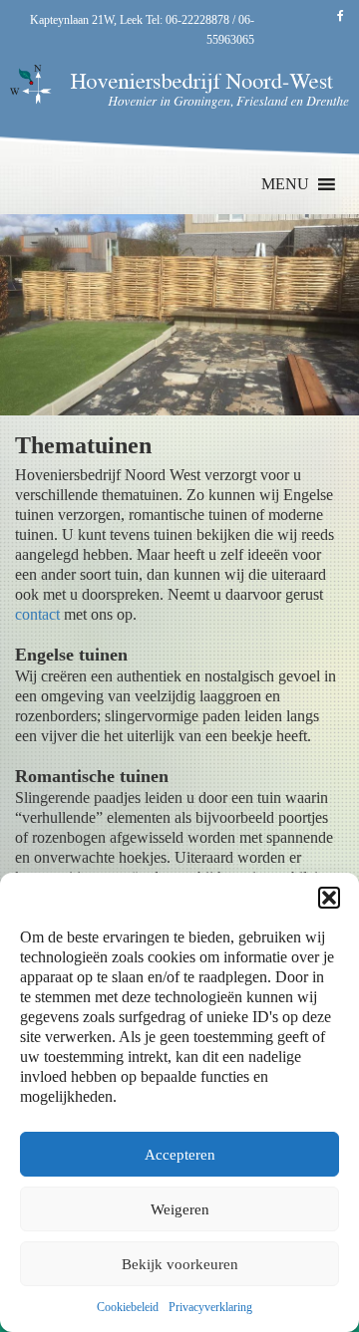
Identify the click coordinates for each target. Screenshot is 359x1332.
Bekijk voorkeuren (180, 1264)
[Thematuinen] (179, 314)
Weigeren (180, 1209)
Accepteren (180, 1155)
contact (37, 614)
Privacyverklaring (210, 1307)
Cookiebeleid (128, 1307)
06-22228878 (197, 20)
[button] (329, 898)
